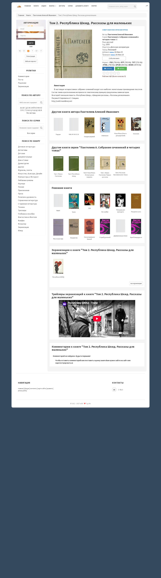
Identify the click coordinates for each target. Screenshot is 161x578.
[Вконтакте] (20, 51)
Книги (36, 6)
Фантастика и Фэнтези (27, 217)
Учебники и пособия (26, 214)
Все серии (31, 133)
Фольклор (22, 224)
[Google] (37, 51)
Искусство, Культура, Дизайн (30, 173)
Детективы (22, 150)
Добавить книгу (82, 6)
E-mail (120, 389)
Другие (21, 167)
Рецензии (22, 83)
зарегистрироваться (64, 363)
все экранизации (136, 283)
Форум (94, 6)
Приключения (23, 190)
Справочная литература (28, 200)
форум (26, 388)
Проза (20, 194)
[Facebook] (41, 51)
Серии (70, 6)
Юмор (20, 230)
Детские (21, 153)
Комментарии (23, 76)
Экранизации (23, 86)
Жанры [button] (52, 6)
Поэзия (21, 187)
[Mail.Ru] (24, 51)
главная (20, 388)
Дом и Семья (23, 160)
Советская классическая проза (115, 30)
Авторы (62, 6)
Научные (21, 183)
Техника (21, 207)
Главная (27, 6)
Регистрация (30, 56)
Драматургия (23, 163)
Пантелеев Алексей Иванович (44, 15)
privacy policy (22, 391)
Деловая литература (84, 12)
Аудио (43, 6)
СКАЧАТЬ (109, 69)
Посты (20, 79)
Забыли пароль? (30, 61)
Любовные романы (25, 180)
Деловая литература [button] (57, 12)
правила (50, 388)
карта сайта (42, 388)
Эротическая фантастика (86, 413)
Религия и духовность (27, 197)
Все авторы (31, 113)
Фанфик (21, 220)
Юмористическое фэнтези (86, 429)
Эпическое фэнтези (84, 408)
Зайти (31, 43)
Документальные (25, 157)
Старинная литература (27, 204)
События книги (114, 58)
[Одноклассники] (28, 51)
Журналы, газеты (25, 170)
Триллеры (22, 210)
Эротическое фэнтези (85, 418)
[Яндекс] (32, 51)
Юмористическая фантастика (88, 424)
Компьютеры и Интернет (28, 177)
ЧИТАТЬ (121, 69)
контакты (33, 388)
